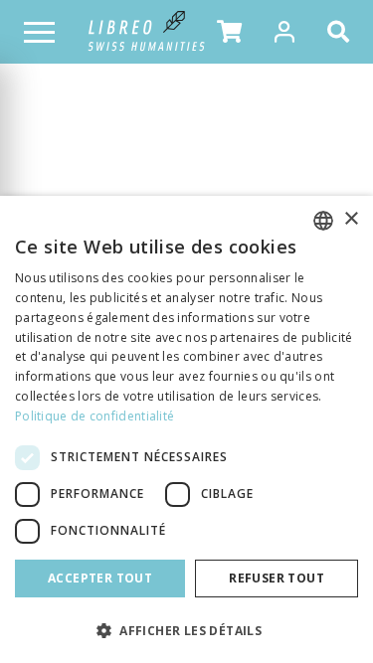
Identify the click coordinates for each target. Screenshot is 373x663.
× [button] (350, 219)
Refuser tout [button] (276, 578)
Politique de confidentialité (94, 416)
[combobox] (323, 221)
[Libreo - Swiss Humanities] (147, 32)
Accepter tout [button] (100, 578)
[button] (229, 32)
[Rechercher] (342, 32)
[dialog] (186, 429)
